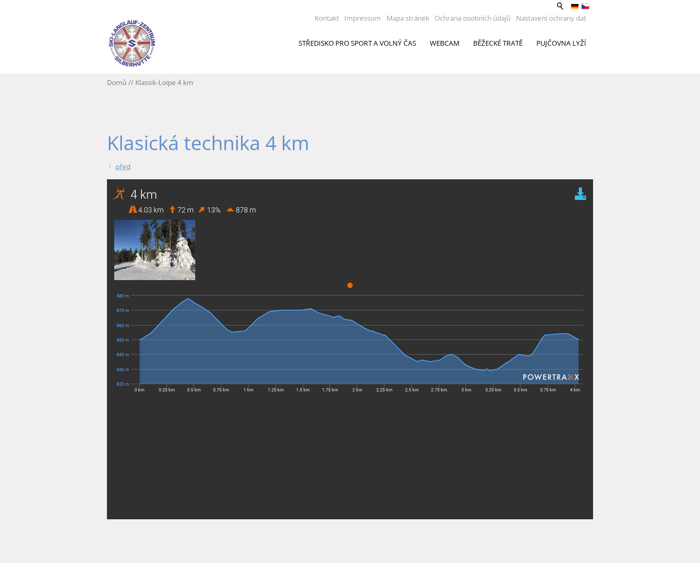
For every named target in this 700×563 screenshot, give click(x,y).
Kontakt (327, 18)
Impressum (362, 18)
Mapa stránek (407, 18)
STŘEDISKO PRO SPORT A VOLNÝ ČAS (357, 43)
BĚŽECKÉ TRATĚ (498, 43)
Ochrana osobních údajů (472, 18)
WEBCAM (444, 43)
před (122, 166)
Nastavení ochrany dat (551, 18)
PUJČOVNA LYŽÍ (561, 43)
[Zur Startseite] (132, 43)
